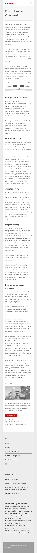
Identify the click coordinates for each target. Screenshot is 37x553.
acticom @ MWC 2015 (12, 494)
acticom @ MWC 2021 (12, 479)
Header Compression (12, 460)
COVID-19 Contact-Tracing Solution (16, 483)
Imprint (7, 447)
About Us (8, 443)
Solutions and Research (12, 451)
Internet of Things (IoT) (12, 456)
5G (6, 464)
